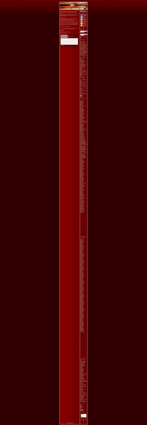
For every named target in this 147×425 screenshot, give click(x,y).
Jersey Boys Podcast (82, 150)
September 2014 (81, 269)
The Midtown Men (82, 205)
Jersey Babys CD (82, 133)
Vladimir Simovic (71, 423)
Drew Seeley (81, 119)
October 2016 (81, 255)
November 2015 (81, 261)
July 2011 (81, 291)
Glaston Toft (81, 124)
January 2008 (81, 315)
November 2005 (81, 330)
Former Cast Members (82, 121)
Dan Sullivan (81, 113)
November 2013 (81, 275)
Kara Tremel (81, 166)
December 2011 (81, 288)
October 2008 (81, 310)
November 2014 (81, 268)
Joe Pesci (81, 159)
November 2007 (81, 316)
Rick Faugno (81, 188)
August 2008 (81, 311)
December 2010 (81, 295)
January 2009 (81, 308)
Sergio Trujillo (81, 194)
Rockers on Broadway (82, 189)
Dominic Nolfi (82, 136)
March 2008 (81, 314)
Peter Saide (81, 184)
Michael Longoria (82, 139)
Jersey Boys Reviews (82, 60)
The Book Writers (82, 197)
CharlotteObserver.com (63, 26)
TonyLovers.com (82, 379)
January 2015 (81, 267)
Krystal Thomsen (82, 169)
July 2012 (81, 284)
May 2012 (81, 285)
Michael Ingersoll (82, 174)
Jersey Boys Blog (66, 4)
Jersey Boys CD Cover (82, 61)
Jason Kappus (81, 128)
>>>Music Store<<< (82, 77)
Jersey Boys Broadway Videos (83, 70)
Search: (81, 10)
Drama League (82, 377)
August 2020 (81, 242)
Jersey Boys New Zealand (82, 149)
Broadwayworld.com (82, 374)
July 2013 (81, 277)
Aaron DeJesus (81, 101)
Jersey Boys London (82, 146)
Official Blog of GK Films (83, 400)
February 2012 (81, 287)
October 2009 (81, 303)
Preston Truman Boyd (82, 185)
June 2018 (81, 246)
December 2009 (81, 302)
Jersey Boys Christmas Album (83, 143)
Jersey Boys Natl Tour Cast (82, 67)
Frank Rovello (81, 123)
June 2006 (81, 326)
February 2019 (81, 245)
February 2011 (81, 294)
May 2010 (81, 299)
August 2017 (81, 249)
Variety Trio (81, 211)
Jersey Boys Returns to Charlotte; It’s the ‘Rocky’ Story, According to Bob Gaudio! (68, 12)
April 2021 (81, 240)
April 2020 (81, 244)
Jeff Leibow (81, 131)
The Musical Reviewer (83, 378)
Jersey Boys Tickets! (83, 57)
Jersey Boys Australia (82, 141)
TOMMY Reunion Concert (82, 208)
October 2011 (81, 289)
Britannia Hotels (85, 419)
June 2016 (81, 257)
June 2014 (81, 271)
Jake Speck (81, 127)
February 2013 (81, 280)
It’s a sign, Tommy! (83, 92)
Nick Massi (82, 204)
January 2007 (81, 322)
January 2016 (81, 260)
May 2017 (81, 251)
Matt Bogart (82, 371)
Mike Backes (81, 176)
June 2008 (81, 312)
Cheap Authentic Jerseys (82, 48)
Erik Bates (82, 367)
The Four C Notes (82, 201)
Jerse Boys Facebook (83, 362)
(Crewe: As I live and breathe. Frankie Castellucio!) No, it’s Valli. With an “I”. (83, 91)
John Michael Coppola (82, 161)
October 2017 (81, 248)
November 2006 (81, 323)
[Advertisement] (84, 224)
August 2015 (81, 263)
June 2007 (81, 319)
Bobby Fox (81, 104)
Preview (81, 32)
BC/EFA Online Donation (83, 375)
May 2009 (81, 306)
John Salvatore (81, 162)
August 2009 (81, 304)
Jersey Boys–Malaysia (82, 157)
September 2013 (81, 276)
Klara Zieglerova (82, 370)
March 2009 (81, 307)
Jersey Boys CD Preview (82, 65)
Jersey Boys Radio (82, 363)
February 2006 (81, 328)
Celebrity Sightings (82, 109)
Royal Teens (81, 190)
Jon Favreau (81, 163)
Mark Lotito (81, 170)
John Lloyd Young (82, 138)
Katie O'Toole (81, 167)
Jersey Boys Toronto (82, 155)
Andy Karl (81, 102)
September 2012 (81, 283)
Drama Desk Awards (82, 117)
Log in (81, 405)
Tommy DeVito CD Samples (82, 66)
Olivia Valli (81, 181)
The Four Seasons (82, 202)
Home (80, 59)
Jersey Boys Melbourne (82, 147)
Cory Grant (82, 135)
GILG (81, 382)
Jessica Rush (81, 158)
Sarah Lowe (81, 193)
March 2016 (81, 259)
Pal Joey (81, 182)
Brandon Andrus (81, 105)
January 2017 (81, 253)
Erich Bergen (81, 120)
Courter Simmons (82, 396)
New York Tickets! (82, 39)
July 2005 (81, 331)
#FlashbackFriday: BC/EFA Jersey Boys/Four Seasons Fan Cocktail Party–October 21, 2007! (83, 49)
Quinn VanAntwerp (82, 397)
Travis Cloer (81, 209)
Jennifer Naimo (82, 63)
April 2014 (81, 272)
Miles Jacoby (81, 177)
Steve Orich (81, 196)
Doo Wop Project (81, 116)
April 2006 (81, 327)
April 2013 (81, 279)
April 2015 (81, 265)
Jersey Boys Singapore (82, 154)
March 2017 (81, 252)
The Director (81, 199)
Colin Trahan (81, 112)
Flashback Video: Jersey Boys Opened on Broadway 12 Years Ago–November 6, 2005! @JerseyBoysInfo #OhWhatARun (83, 54)
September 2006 (81, 324)
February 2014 (81, 273)
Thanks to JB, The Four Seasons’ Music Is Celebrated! (83, 43)
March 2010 (81, 300)
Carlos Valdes (81, 108)
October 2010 (81, 296)
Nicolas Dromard (82, 180)
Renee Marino (81, 186)
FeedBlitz (85, 32)
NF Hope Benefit (81, 178)
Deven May (81, 115)
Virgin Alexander (82, 212)
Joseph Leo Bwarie (82, 165)
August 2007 (81, 318)
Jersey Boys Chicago (82, 142)
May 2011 (81, 292)
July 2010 (81, 298)
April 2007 (81, 320)
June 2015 (81, 264)
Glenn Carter (82, 390)
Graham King (81, 125)
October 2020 (81, 241)
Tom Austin (81, 207)
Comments (81, 406)
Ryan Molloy (81, 192)
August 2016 (81, 256)
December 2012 (81, 281)
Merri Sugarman (81, 173)
